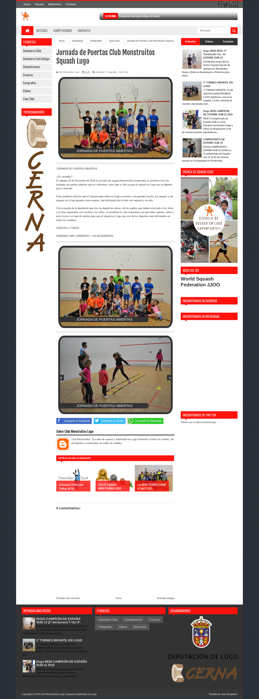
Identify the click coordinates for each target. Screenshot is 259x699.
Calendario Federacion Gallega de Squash (139, 16)
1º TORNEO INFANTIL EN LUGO (59, 640)
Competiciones (62, 30)
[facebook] (217, 4)
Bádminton (54, 4)
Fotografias (29, 83)
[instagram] (233, 4)
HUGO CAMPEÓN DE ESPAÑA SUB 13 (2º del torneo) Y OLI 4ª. (58, 620)
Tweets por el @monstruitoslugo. (199, 422)
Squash (39, 4)
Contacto (71, 4)
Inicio (27, 4)
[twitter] (225, 4)
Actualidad (100, 72)
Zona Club (28, 99)
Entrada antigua (166, 598)
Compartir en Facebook (77, 420)
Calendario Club (32, 50)
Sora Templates (229, 694)
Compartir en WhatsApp (148, 420)
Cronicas (28, 75)
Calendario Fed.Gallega (36, 58)
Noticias (41, 30)
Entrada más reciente (68, 598)
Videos (27, 91)
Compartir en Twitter (113, 420)
